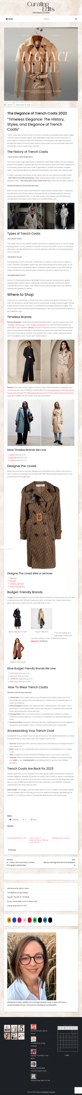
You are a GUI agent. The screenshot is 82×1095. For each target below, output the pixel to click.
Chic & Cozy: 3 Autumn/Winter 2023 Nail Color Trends (39, 840)
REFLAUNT (13, 581)
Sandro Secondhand (17, 586)
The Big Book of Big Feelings (17, 893)
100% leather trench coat (36, 393)
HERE (37, 178)
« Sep (67, 1055)
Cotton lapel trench (53, 390)
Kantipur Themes (48, 1092)
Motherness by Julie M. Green (18, 888)
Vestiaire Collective (17, 584)
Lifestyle (13, 850)
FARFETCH (26, 477)
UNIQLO (12, 455)
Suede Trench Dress (38, 325)
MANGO (65, 387)
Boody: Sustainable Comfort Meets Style (22, 901)
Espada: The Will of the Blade (18, 897)
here (65, 795)
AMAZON (34, 641)
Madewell (13, 458)
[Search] (76, 19)
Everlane (13, 460)
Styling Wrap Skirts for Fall (16, 838)
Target (58, 600)
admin (9, 105)
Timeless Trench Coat (16, 325)
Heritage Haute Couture (61, 838)
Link (16, 673)
